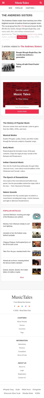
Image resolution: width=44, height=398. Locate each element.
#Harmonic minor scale (12, 393)
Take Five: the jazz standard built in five (16, 251)
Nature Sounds (10, 192)
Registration (22, 374)
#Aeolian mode (28, 393)
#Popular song (8, 389)
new (10, 8)
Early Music (8, 147)
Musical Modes (10, 135)
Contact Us (22, 377)
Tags (22, 332)
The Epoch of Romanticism (15, 177)
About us (22, 367)
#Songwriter (37, 389)
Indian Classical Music (13, 162)
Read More (22, 37)
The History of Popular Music (16, 123)
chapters (30, 8)
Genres (22, 325)
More (22, 277)
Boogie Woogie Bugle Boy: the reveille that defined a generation (28, 55)
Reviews (22, 348)
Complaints (22, 351)
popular (19, 8)
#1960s (37, 393)
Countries (22, 329)
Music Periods (22, 321)
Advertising (22, 344)
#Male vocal (26, 389)
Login (22, 370)
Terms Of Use (22, 355)
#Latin (18, 389)
